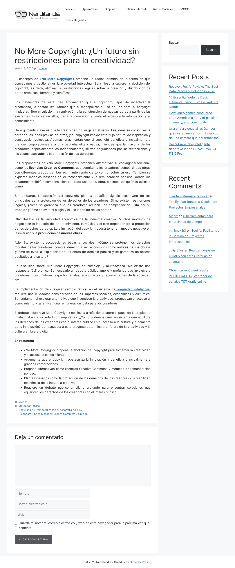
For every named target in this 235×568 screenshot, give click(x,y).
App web (111, 9)
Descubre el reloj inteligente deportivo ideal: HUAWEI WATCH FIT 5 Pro (193, 148)
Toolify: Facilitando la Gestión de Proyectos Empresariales (194, 236)
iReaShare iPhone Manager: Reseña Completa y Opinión (53, 413)
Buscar (174, 42)
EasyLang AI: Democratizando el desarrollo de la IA (50, 409)
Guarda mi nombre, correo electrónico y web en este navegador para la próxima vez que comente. (84, 525)
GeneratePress (139, 562)
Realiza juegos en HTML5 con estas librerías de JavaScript (192, 256)
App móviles (90, 9)
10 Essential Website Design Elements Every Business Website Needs (193, 102)
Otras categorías (75, 20)
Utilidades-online (29, 405)
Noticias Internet (135, 9)
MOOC (185, 9)
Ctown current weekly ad (187, 270)
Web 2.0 (24, 401)
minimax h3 (177, 230)
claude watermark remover (189, 196)
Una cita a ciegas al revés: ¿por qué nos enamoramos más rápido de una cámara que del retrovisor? (194, 133)
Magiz (173, 216)
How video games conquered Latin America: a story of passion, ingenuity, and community (193, 117)
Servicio (69, 9)
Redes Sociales (163, 9)
